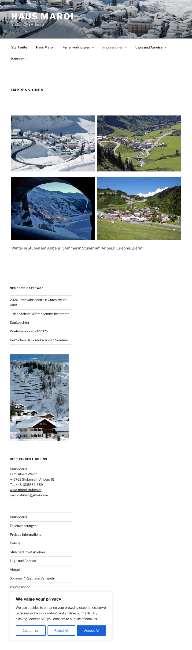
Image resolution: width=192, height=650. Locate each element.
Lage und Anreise (148, 47)
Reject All (61, 630)
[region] (60, 616)
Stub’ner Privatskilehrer (27, 552)
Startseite (19, 47)
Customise (30, 630)
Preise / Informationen (26, 534)
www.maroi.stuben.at (25, 490)
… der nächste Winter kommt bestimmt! (39, 314)
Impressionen (112, 47)
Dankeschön (19, 322)
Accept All (91, 630)
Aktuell (15, 570)
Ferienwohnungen (76, 47)
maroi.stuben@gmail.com (29, 495)
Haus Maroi (42, 16)
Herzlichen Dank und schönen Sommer (39, 340)
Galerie (15, 543)
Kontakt (17, 59)
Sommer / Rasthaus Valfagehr (32, 578)
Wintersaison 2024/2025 (29, 331)
